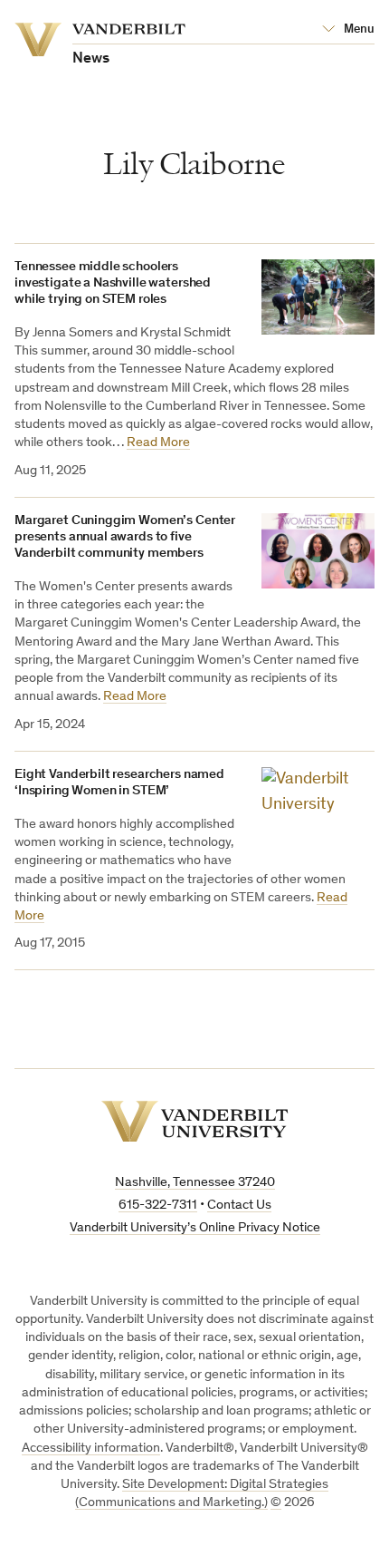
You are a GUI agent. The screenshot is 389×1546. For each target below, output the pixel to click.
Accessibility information (91, 1448)
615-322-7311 (158, 1205)
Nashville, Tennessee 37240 (195, 1183)
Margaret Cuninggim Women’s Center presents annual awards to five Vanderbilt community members (124, 537)
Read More (158, 443)
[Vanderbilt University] (195, 1121)
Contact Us (239, 1205)
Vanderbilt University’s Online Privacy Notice (195, 1228)
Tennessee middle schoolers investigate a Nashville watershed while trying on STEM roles (112, 283)
